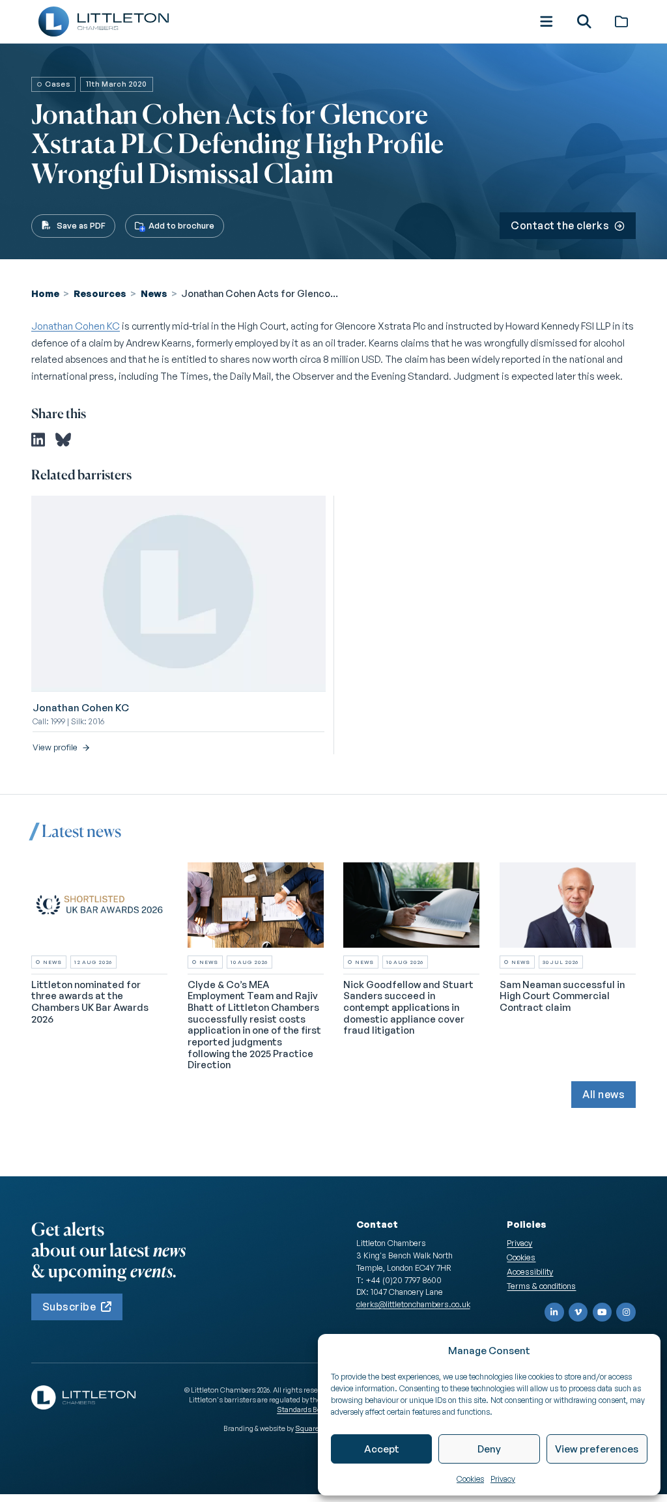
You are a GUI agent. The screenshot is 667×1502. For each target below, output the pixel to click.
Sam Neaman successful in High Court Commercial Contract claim (562, 995)
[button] (546, 21)
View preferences (596, 1449)
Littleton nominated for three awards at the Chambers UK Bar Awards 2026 (90, 1001)
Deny (489, 1449)
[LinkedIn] (554, 1312)
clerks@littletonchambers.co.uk (413, 1304)
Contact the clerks (560, 225)
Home (45, 293)
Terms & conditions (541, 1286)
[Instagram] (626, 1312)
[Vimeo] (578, 1312)
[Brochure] (621, 21)
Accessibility (530, 1271)
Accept (381, 1449)
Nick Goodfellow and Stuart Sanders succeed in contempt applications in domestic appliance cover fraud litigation (408, 1007)
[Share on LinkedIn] (38, 439)
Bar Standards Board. (305, 1404)
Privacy (502, 1479)
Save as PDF (81, 225)
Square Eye (313, 1428)
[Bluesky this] (63, 439)
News (154, 293)
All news (603, 1094)
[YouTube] (602, 1312)
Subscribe (69, 1306)
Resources (100, 293)
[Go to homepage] (103, 21)
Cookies (470, 1479)
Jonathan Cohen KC (75, 326)
